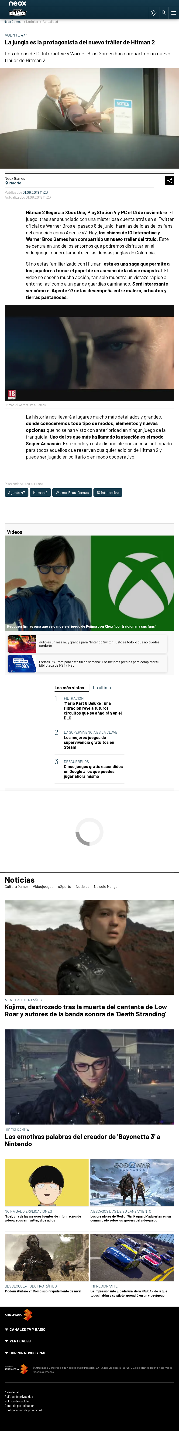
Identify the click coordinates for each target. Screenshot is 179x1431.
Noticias (20, 879)
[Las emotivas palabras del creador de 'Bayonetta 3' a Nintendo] (89, 1077)
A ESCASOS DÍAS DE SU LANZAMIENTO (120, 1211)
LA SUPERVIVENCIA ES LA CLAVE (90, 732)
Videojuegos (43, 886)
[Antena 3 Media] (16, 1369)
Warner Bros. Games (72, 492)
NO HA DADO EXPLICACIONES (28, 1211)
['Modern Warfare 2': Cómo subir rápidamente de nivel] (47, 1258)
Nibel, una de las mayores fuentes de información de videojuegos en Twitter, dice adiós (43, 1218)
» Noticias (31, 21)
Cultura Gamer (16, 886)
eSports (64, 886)
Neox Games (12, 21)
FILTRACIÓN (74, 698)
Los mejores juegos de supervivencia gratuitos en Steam (89, 742)
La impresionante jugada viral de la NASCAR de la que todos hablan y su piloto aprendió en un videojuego (128, 1293)
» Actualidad (49, 21)
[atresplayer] (154, 13)
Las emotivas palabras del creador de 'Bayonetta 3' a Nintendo (82, 1140)
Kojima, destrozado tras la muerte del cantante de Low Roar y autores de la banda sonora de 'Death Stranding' (86, 1010)
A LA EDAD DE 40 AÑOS (23, 1000)
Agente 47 (16, 492)
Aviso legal (12, 1392)
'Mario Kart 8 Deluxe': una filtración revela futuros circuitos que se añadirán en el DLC (93, 710)
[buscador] (164, 13)
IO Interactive (108, 492)
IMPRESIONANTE (104, 1286)
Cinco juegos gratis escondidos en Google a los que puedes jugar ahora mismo (93, 771)
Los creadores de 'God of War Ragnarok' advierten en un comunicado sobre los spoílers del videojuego (130, 1218)
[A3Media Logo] (19, 1319)
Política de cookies (17, 1401)
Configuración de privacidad (23, 1410)
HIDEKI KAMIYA (17, 1129)
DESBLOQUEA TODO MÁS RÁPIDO (31, 1286)
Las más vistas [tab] (69, 687)
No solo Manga (105, 886)
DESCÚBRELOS (76, 761)
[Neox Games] (23, 12)
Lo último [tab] (102, 687)
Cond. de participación (19, 1406)
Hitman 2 (40, 492)
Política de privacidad (19, 1396)
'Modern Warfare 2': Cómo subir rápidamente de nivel (43, 1291)
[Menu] (173, 12)
